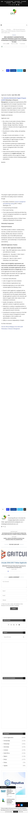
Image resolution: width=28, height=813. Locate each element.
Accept (15, 811)
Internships (8, 2)
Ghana (14, 762)
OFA (8, 43)
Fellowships (23, 1)
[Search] (26, 25)
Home (2, 1)
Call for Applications (8, 1)
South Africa (14, 753)
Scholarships (17, 1)
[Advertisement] (14, 18)
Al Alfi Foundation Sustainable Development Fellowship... (11, 801)
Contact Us (19, 2)
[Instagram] (14, 4)
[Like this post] (8, 70)
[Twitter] (10, 4)
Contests (14, 2)
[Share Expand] (24, 70)
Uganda (14, 765)
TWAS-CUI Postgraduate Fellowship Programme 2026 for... (11, 792)
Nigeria (14, 756)
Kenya (14, 759)
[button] (2, 559)
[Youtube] (16, 4)
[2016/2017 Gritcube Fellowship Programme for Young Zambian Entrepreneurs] (14, 555)
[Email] (18, 4)
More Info (21, 811)
